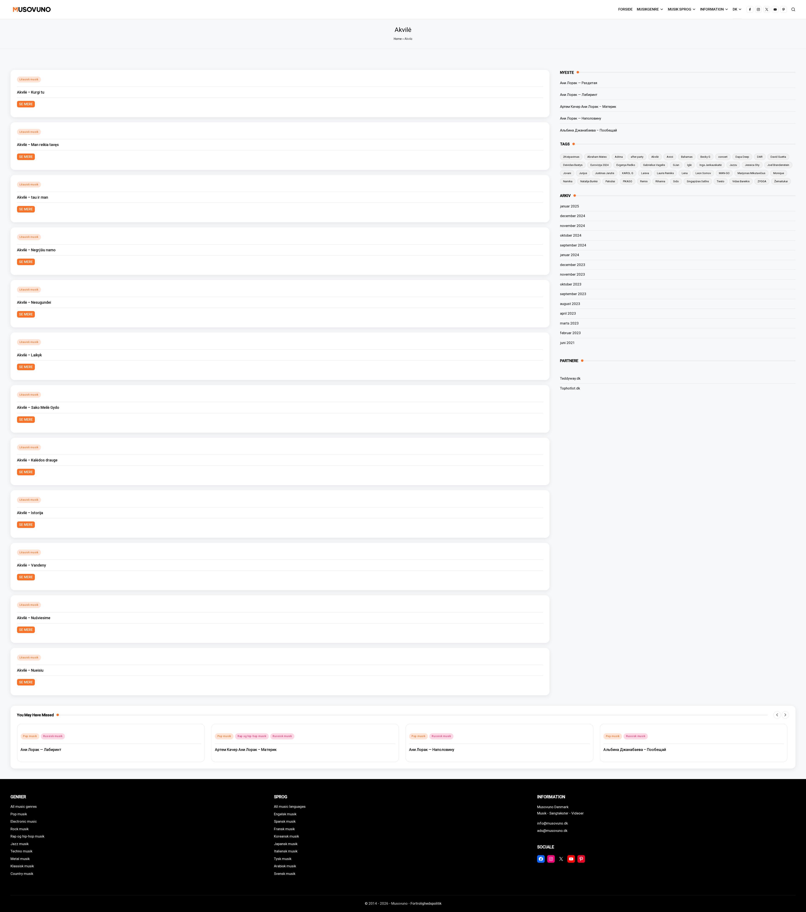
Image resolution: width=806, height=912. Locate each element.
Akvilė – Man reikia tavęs (38, 144)
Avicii (670, 156)
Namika (567, 181)
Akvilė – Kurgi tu (30, 92)
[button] (777, 715)
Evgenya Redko (625, 165)
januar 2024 (569, 255)
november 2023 (572, 274)
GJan (676, 165)
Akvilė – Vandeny (31, 565)
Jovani (567, 173)
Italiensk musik (285, 851)
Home (398, 38)
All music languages (290, 806)
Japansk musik (285, 844)
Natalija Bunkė (589, 181)
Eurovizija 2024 (599, 165)
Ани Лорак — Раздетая (578, 83)
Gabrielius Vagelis (654, 165)
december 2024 (572, 216)
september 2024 (573, 245)
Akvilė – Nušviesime (33, 618)
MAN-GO (724, 173)
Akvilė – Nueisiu (30, 670)
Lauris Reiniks (665, 173)
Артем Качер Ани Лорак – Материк (588, 106)
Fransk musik (284, 829)
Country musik (21, 874)
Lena (685, 173)
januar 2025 (569, 206)
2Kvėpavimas (571, 156)
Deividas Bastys (572, 165)
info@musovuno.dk (552, 823)
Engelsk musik (285, 814)
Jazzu (733, 165)
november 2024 (572, 226)
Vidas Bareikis (741, 181)
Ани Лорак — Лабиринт (578, 95)
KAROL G (627, 173)
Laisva (645, 173)
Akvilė (655, 156)
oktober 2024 (570, 235)
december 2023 (572, 265)
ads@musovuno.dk (552, 831)
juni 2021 (567, 343)
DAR (760, 156)
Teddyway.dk (570, 378)
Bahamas (686, 156)
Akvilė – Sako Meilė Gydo (38, 407)
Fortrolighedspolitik (426, 903)
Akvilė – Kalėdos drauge (37, 460)
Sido (676, 181)
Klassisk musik (22, 866)
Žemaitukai (781, 181)
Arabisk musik (285, 866)
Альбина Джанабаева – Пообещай (588, 130)
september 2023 (573, 294)
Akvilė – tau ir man (32, 197)
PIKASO (627, 181)
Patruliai (610, 181)
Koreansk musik (286, 836)
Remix (644, 181)
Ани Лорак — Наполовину (580, 118)
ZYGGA (762, 181)
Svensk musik (284, 874)
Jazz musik (19, 844)
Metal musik (20, 859)
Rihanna (660, 181)
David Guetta (778, 156)
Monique (778, 173)
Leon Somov (703, 173)
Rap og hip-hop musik (252, 736)
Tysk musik (282, 859)
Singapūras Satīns (698, 181)
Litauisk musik (29, 79)
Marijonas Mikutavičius (751, 173)
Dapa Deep (742, 156)
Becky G (705, 156)
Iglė (689, 165)
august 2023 (570, 304)
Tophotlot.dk (570, 388)
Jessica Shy (752, 165)
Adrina (619, 156)
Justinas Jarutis (604, 173)
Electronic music (23, 821)
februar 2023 (570, 333)
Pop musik (30, 736)
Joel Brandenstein (778, 165)
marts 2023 (569, 323)
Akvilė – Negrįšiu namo (36, 250)
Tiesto (720, 181)
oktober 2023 (570, 284)
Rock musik (19, 829)
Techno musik (21, 851)
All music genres (23, 806)
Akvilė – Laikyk (29, 355)
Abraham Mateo (597, 156)
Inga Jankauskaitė (711, 165)
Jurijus (583, 173)
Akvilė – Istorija (30, 513)
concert (722, 156)
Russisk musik (52, 736)
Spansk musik (285, 821)
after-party (637, 156)
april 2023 (568, 313)
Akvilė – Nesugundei (34, 302)
